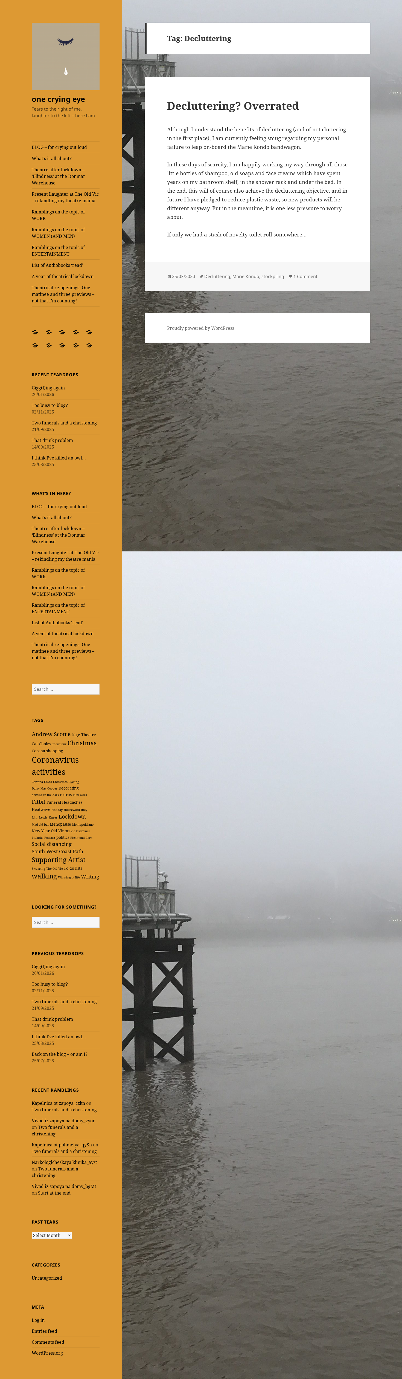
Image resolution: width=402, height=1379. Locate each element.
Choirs (45, 743)
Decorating (69, 788)
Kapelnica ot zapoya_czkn (58, 1103)
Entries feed (44, 1331)
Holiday (57, 810)
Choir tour (59, 744)
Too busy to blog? (50, 405)
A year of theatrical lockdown (63, 276)
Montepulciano (83, 824)
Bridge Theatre (82, 734)
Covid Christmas (56, 782)
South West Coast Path (57, 851)
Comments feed (48, 1342)
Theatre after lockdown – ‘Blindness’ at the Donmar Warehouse (58, 176)
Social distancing (52, 844)
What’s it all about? (52, 158)
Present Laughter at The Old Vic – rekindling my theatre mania (65, 197)
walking (44, 876)
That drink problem (52, 440)
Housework (72, 810)
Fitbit (38, 801)
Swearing (38, 869)
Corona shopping (47, 750)
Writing (90, 876)
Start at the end (54, 1193)
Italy (84, 810)
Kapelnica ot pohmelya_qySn (62, 1145)
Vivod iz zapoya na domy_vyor (63, 1121)
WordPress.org (47, 1353)
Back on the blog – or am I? (60, 1054)
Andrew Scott (49, 734)
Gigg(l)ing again (48, 388)
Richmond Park (81, 838)
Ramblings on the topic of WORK (58, 215)
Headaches (72, 802)
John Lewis (40, 817)
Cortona (37, 782)
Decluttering (217, 276)
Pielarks (37, 838)
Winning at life (69, 877)
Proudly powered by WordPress (200, 328)
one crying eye (58, 99)
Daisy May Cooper (44, 788)
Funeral (53, 802)
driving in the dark (45, 795)
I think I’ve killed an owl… (59, 458)
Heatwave (41, 809)
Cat (35, 743)
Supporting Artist (58, 859)
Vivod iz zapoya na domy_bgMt (64, 1186)
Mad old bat (40, 824)
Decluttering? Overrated (233, 105)
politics (62, 837)
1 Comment (305, 276)
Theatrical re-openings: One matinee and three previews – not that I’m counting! (63, 294)
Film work (80, 795)
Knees (53, 817)
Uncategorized (47, 1278)
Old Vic (57, 830)
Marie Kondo (245, 276)
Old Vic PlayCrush (77, 831)
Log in (38, 1320)
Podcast (49, 838)
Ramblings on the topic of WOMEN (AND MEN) (58, 233)
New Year (41, 830)
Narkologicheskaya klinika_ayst (64, 1162)
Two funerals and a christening (64, 423)
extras (66, 794)
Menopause (60, 824)
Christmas (82, 743)
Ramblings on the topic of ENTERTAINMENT (58, 250)
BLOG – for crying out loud (59, 147)
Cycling (74, 782)
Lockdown (72, 816)
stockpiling (272, 276)
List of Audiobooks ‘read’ (57, 265)
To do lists (73, 868)
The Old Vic (54, 869)
